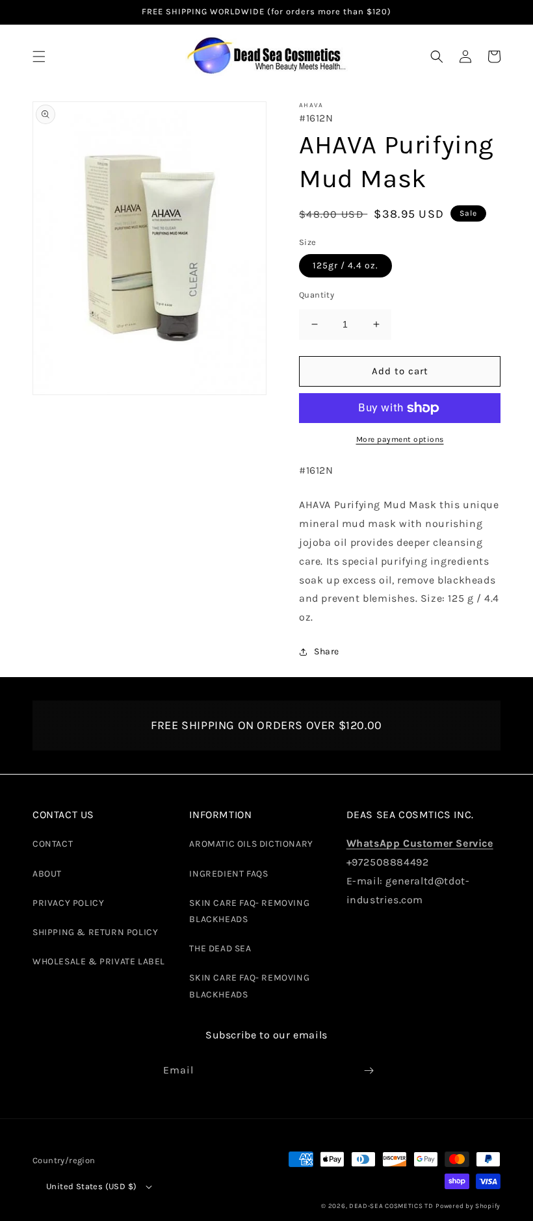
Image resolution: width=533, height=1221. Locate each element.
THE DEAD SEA (220, 948)
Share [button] (326, 651)
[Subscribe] (368, 1070)
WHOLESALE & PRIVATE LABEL (98, 961)
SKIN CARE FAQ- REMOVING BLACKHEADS (249, 911)
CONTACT (52, 843)
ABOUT (47, 873)
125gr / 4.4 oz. (345, 265)
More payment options (400, 439)
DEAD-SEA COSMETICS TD (391, 1206)
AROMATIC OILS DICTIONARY (251, 843)
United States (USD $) (91, 1186)
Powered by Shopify (468, 1206)
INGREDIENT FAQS (228, 873)
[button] (39, 56)
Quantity (316, 295)
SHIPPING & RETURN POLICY (95, 932)
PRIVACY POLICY (68, 902)
